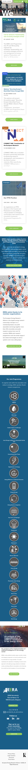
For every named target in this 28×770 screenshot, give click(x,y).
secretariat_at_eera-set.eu (14, 712)
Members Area (17, 1)
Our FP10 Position (10, 198)
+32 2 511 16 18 (13, 710)
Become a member (7, 1)
